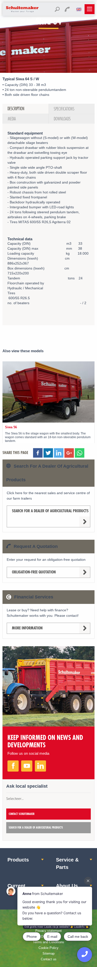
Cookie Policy (48, 948)
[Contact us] (67, 10)
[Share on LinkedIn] (48, 454)
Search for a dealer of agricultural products (50, 511)
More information (27, 628)
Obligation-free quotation (34, 572)
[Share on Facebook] (38, 454)
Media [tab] (12, 119)
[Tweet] (58, 454)
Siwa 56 (11, 427)
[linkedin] (40, 766)
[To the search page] (57, 10)
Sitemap (48, 953)
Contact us (48, 959)
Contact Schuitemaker (22, 814)
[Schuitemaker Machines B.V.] (22, 12)
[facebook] (13, 766)
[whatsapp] (79, 454)
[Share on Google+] (69, 454)
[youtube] (26, 766)
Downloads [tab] (62, 119)
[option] (48, 64)
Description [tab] (15, 109)
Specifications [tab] (64, 109)
